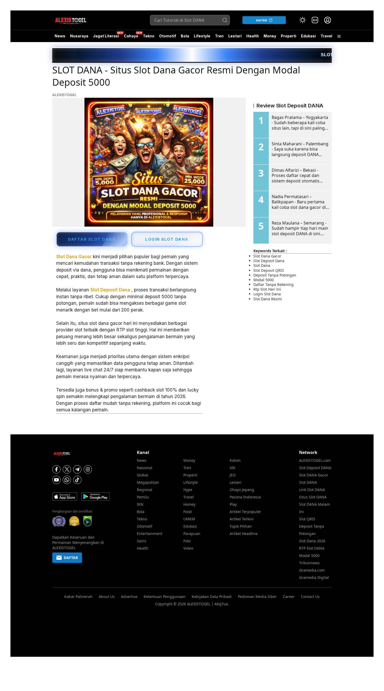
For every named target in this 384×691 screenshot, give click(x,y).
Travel (326, 36)
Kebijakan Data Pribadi (212, 596)
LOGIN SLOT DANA (167, 239)
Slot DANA (308, 482)
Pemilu (143, 496)
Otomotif (167, 36)
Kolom (235, 460)
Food (187, 511)
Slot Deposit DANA (315, 467)
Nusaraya (79, 36)
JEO (233, 475)
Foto (187, 540)
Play (233, 504)
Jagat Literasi (106, 36)
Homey (189, 504)
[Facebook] (56, 469)
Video (188, 548)
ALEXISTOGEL (64, 94)
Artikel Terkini (242, 518)
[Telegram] (77, 469)
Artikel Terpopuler (245, 511)
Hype (187, 489)
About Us (107, 596)
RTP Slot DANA (311, 548)
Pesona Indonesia (245, 496)
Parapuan (191, 533)
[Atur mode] (302, 20)
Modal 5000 (309, 555)
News (60, 36)
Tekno (148, 36)
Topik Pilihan (241, 526)
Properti (288, 36)
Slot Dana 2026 (312, 540)
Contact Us (310, 596)
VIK (232, 467)
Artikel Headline (244, 533)
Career (289, 596)
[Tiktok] (77, 480)
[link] (315, 20)
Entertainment (149, 533)
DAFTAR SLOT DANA (91, 239)
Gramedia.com (312, 570)
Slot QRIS (307, 518)
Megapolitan (148, 482)
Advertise (129, 596)
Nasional (144, 467)
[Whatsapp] (67, 480)
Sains (141, 540)
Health (252, 36)
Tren (219, 36)
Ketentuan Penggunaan (164, 596)
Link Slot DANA (312, 489)
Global (142, 475)
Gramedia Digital (314, 577)
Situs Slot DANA (313, 496)
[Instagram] (88, 469)
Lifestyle (202, 36)
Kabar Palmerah (78, 596)
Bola (185, 36)
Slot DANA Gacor (313, 475)
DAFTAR (261, 20)
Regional (144, 489)
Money (270, 36)
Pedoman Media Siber (257, 596)
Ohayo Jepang (242, 489)
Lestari (235, 38)
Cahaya (131, 36)
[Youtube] (56, 480)
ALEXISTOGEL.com (315, 460)
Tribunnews (309, 562)
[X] (67, 469)
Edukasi (308, 36)
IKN (140, 504)
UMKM (189, 518)
